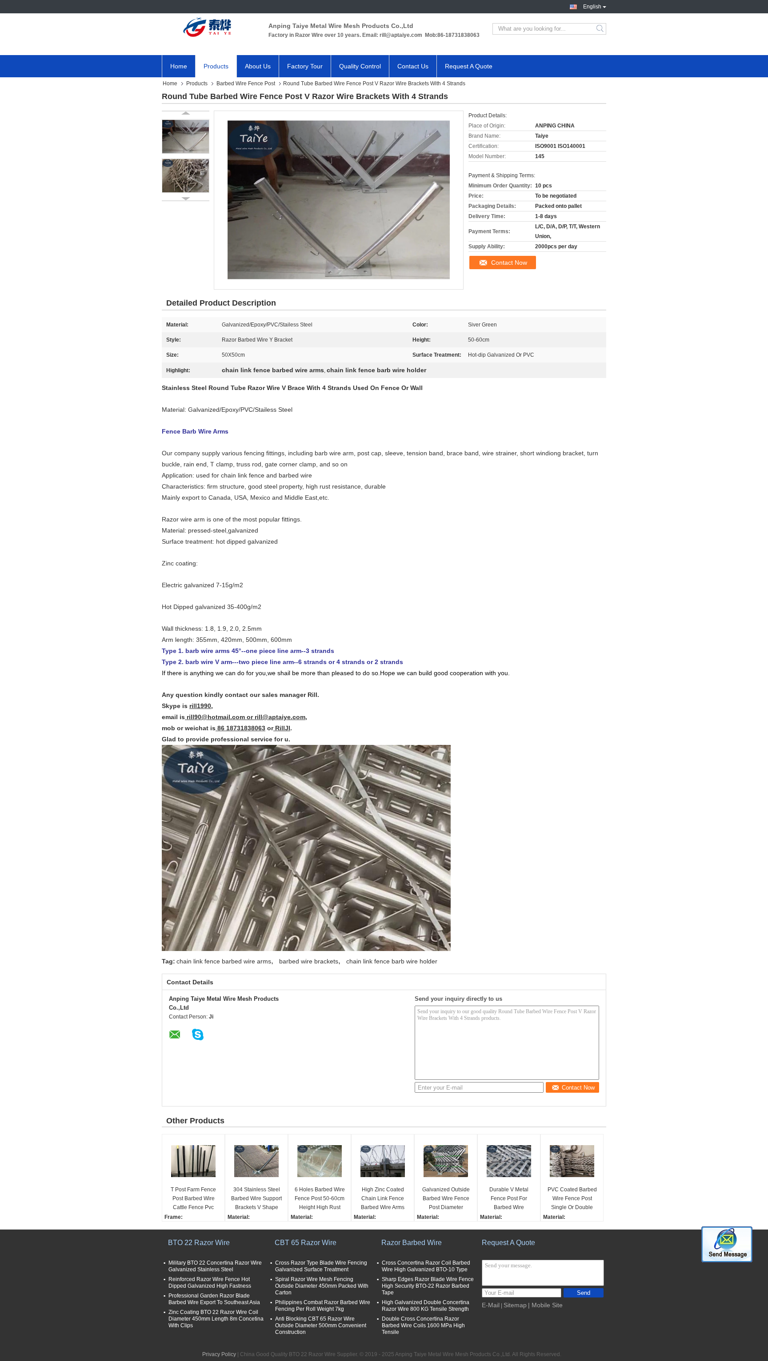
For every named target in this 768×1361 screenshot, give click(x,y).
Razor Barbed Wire (411, 1242)
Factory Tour (305, 66)
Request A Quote (468, 66)
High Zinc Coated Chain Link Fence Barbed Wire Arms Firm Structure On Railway (382, 1199)
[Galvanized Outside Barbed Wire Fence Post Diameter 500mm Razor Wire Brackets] (446, 1161)
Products (216, 66)
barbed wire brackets (308, 961)
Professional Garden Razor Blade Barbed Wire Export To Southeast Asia (214, 1299)
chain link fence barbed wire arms (223, 961)
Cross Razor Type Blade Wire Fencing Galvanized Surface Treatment (321, 1266)
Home (178, 66)
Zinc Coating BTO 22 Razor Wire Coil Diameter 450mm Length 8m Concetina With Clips (216, 1319)
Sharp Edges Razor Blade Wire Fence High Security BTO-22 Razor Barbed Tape (428, 1286)
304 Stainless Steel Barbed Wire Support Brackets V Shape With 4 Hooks (256, 1199)
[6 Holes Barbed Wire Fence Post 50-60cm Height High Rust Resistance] (319, 1161)
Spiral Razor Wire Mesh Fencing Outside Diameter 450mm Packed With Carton (321, 1286)
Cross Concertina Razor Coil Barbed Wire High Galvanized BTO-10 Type (426, 1266)
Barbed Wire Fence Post (245, 83)
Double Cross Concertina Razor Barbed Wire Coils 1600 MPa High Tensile (423, 1325)
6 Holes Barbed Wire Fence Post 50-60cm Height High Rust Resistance (320, 1199)
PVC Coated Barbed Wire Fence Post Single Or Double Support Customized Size (572, 1199)
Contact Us (412, 66)
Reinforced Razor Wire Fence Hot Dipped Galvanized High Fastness (209, 1282)
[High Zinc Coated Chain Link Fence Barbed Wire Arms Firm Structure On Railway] (383, 1161)
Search (600, 29)
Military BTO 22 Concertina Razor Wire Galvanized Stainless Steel (215, 1266)
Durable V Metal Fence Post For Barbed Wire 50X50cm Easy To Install (509, 1199)
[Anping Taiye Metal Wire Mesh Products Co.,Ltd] (211, 29)
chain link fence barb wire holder (391, 961)
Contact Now (509, 262)
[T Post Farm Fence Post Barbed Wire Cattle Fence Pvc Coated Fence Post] (193, 1161)
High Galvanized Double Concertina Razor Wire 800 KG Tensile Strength (425, 1305)
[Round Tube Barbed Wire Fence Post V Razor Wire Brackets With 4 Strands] (185, 136)
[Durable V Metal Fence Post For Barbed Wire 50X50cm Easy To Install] (509, 1161)
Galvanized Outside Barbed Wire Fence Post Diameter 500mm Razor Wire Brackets (446, 1199)
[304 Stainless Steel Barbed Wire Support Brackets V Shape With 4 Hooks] (256, 1161)
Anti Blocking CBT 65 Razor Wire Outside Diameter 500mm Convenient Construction (320, 1325)
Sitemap (515, 1305)
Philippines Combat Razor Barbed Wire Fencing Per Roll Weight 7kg (322, 1305)
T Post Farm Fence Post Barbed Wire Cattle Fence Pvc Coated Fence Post (193, 1199)
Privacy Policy (219, 1354)
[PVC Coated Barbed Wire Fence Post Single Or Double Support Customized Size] (572, 1161)
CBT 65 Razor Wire (305, 1242)
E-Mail (491, 1305)
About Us (258, 66)
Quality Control (360, 66)
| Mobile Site (545, 1305)
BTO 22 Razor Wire (199, 1242)
